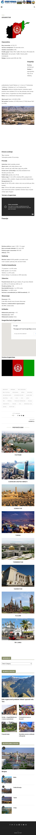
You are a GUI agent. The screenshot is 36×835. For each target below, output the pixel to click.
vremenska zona (28, 403)
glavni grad (29, 395)
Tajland (18, 616)
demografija (15, 392)
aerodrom (5, 389)
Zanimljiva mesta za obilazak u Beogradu (26, 735)
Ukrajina (4, 771)
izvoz (16, 398)
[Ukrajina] (18, 758)
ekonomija (29, 392)
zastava (4, 406)
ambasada (13, 389)
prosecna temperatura (19, 401)
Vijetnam (18, 455)
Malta (14, 777)
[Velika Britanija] (7, 790)
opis (4, 401)
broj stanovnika (22, 389)
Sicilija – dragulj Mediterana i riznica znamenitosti (9, 718)
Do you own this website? (20, 333)
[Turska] (18, 522)
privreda (10, 401)
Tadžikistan (18, 589)
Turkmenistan (18, 562)
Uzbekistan (18, 508)
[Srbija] (7, 810)
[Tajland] (18, 602)
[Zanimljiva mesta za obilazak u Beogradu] (26, 727)
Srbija (15, 808)
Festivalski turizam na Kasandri (25, 718)
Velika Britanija (17, 787)
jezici (22, 398)
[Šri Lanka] (18, 629)
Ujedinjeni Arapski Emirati (18, 482)
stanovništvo (6, 403)
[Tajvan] (7, 800)
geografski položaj (18, 395)
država (22, 392)
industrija (5, 398)
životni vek (11, 406)
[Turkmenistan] (18, 549)
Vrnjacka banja (5, 734)
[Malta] (7, 780)
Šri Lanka (18, 642)
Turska (18, 535)
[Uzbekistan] (18, 495)
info (11, 398)
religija (30, 401)
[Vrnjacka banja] (9, 727)
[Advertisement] (14, 72)
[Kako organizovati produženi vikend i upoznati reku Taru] (18, 686)
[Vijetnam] (18, 442)
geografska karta (7, 395)
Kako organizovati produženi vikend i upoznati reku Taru (18, 700)
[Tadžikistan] (18, 576)
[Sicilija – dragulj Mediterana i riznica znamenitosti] (9, 710)
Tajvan (15, 797)
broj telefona (6, 392)
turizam (14, 403)
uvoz (20, 403)
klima (27, 398)
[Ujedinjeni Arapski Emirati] (18, 468)
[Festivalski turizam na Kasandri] (26, 710)
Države (3, 15)
